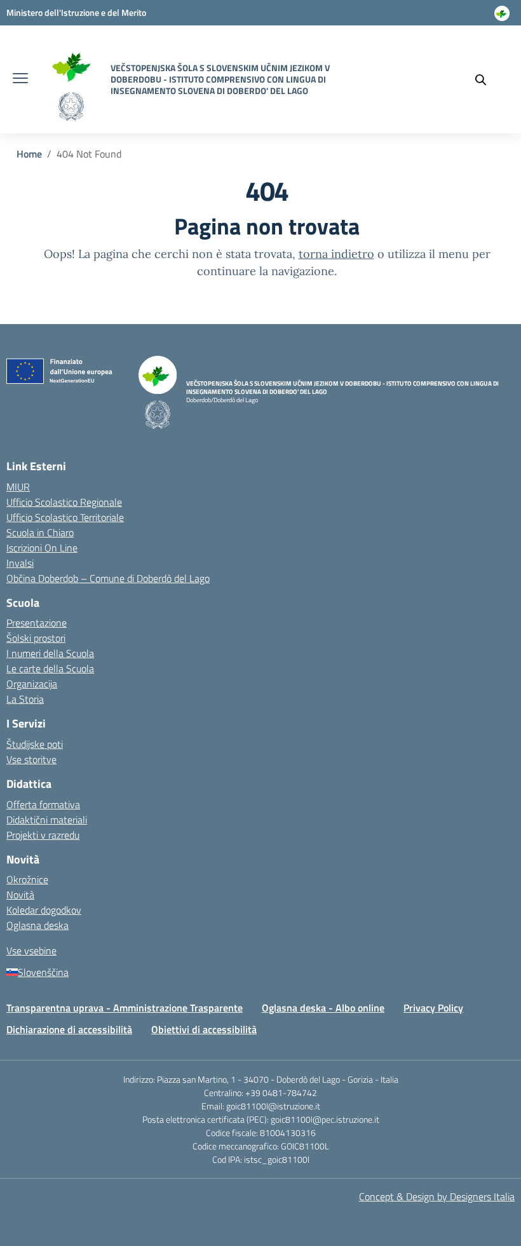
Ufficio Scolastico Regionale (64, 502)
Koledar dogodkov (43, 910)
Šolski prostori (35, 638)
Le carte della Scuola (50, 668)
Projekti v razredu (42, 835)
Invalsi (20, 563)
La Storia (25, 699)
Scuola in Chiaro (40, 532)
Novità (20, 894)
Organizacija (31, 683)
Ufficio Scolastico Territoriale (65, 517)
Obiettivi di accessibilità (204, 1029)
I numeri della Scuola (50, 653)
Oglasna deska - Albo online (323, 1007)
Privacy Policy (433, 1007)
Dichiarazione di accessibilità (69, 1029)
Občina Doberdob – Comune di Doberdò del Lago (108, 578)
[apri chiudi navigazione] (20, 79)
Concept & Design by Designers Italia (437, 1196)
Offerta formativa (43, 804)
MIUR (18, 486)
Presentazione (36, 622)
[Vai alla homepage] (71, 65)
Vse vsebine (31, 950)
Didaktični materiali (46, 819)
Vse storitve (31, 759)
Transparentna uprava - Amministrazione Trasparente (124, 1007)
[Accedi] (503, 18)
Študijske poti (34, 744)
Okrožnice (27, 879)
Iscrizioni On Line (42, 547)
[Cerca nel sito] (486, 79)
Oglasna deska (37, 925)
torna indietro (336, 254)
